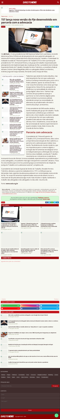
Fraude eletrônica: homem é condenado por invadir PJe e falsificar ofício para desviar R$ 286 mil (9, 225)
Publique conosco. (43, 198)
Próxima (56, 299)
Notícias (11, 16)
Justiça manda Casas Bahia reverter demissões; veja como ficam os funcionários (17, 133)
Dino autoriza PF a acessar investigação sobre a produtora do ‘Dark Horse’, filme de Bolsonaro (49, 251)
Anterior (4, 299)
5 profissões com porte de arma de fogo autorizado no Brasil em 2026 (26, 338)
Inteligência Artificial (42, 374)
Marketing (50, 374)
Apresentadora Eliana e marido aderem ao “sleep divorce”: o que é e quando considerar (30, 326)
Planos (38, 377)
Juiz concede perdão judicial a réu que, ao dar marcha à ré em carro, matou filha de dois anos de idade (33, 357)
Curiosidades (22, 374)
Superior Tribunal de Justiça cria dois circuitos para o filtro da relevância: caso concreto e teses (30, 225)
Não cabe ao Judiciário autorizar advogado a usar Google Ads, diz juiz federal (16, 81)
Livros (18, 377)
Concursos (33, 374)
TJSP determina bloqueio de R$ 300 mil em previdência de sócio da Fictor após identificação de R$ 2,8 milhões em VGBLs (16, 111)
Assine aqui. (46, 199)
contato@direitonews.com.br (9, 193)
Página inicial (4, 16)
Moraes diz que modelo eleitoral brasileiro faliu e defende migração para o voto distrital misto (10, 251)
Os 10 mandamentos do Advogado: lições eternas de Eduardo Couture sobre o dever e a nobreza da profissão (16, 102)
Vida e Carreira (24, 377)
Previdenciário (45, 377)
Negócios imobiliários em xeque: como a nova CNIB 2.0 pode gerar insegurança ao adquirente (17, 94)
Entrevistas (32, 377)
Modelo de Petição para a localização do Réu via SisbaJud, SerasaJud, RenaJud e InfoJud (16, 119)
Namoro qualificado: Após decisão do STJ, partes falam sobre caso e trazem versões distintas (17, 140)
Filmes (8, 377)
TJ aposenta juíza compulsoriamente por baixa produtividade (24, 350)
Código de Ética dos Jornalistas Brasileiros (45, 192)
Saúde (13, 377)
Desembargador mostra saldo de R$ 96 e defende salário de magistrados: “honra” (30, 250)
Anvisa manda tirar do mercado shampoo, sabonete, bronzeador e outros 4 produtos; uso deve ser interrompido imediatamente (16, 149)
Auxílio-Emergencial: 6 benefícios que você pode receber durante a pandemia (16, 87)
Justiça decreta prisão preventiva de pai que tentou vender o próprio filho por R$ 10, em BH (16, 126)
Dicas (27, 374)
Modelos (3, 377)
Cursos (56, 374)
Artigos (8, 374)
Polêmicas (14, 374)
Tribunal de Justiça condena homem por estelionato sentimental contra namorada (49, 225)
